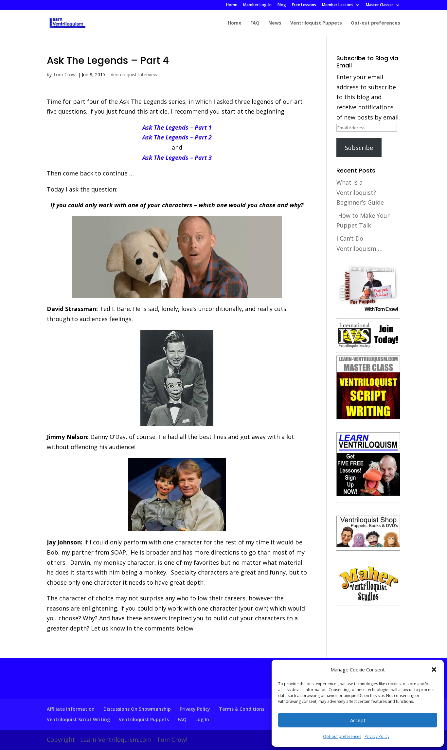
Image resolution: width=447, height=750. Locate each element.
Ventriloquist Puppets (316, 23)
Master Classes (380, 5)
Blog (281, 5)
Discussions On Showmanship (137, 709)
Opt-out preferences (342, 736)
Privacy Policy (377, 736)
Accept (358, 720)
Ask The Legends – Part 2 (177, 137)
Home (231, 5)
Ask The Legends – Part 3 (177, 157)
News (274, 23)
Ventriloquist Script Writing (78, 719)
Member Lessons (337, 5)
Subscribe (359, 148)
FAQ (254, 23)
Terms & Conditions (241, 709)
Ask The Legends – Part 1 (177, 127)
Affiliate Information (71, 709)
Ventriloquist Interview (134, 74)
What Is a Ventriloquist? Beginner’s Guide (360, 192)
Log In (202, 719)
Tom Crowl (65, 74)
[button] (434, 669)
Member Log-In (257, 5)
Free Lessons (304, 5)
